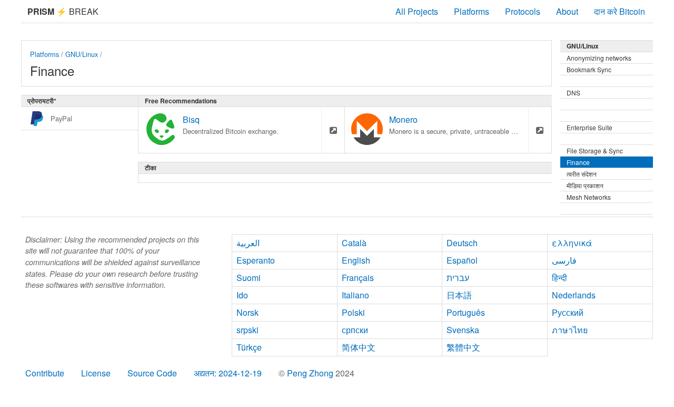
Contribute (44, 373)
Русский (567, 312)
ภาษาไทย (570, 330)
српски (355, 330)
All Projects (416, 11)
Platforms (471, 11)
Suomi (248, 278)
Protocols (522, 11)
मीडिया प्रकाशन (585, 185)
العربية (248, 243)
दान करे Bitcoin (619, 11)
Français (358, 278)
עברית (458, 278)
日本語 (459, 295)
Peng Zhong (311, 373)
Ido (242, 295)
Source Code (152, 373)
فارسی (564, 260)
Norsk (247, 312)
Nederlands (574, 295)
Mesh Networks (589, 196)
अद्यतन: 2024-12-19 (228, 373)
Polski (353, 312)
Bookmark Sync (589, 69)
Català (354, 243)
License (96, 373)
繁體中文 (463, 347)
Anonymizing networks (599, 57)
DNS (573, 92)
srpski (247, 330)
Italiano (355, 295)
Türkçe (249, 347)
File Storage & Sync (595, 150)
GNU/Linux (81, 54)
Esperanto (255, 260)
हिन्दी (559, 278)
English (356, 260)
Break (62, 11)
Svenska (463, 330)
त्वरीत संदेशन (582, 173)
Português (466, 312)
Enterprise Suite (589, 127)
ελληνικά (572, 243)
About (567, 11)
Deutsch (462, 243)
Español (462, 260)
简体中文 (358, 347)
